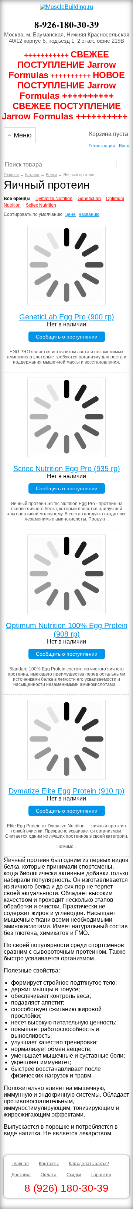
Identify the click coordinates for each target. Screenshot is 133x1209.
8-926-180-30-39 (66, 24)
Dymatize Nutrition (53, 198)
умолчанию (50, 214)
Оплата (49, 1174)
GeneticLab (89, 198)
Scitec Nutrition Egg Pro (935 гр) (66, 469)
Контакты (49, 1163)
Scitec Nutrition (41, 205)
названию (89, 214)
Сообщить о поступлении (67, 337)
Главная (11, 174)
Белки (51, 174)
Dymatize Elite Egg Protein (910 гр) (66, 791)
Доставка (21, 1174)
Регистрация (102, 145)
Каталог (32, 174)
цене (70, 214)
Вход (124, 145)
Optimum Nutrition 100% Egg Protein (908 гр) (66, 629)
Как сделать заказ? (89, 1163)
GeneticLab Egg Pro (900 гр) (66, 317)
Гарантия (101, 1174)
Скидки (73, 1174)
